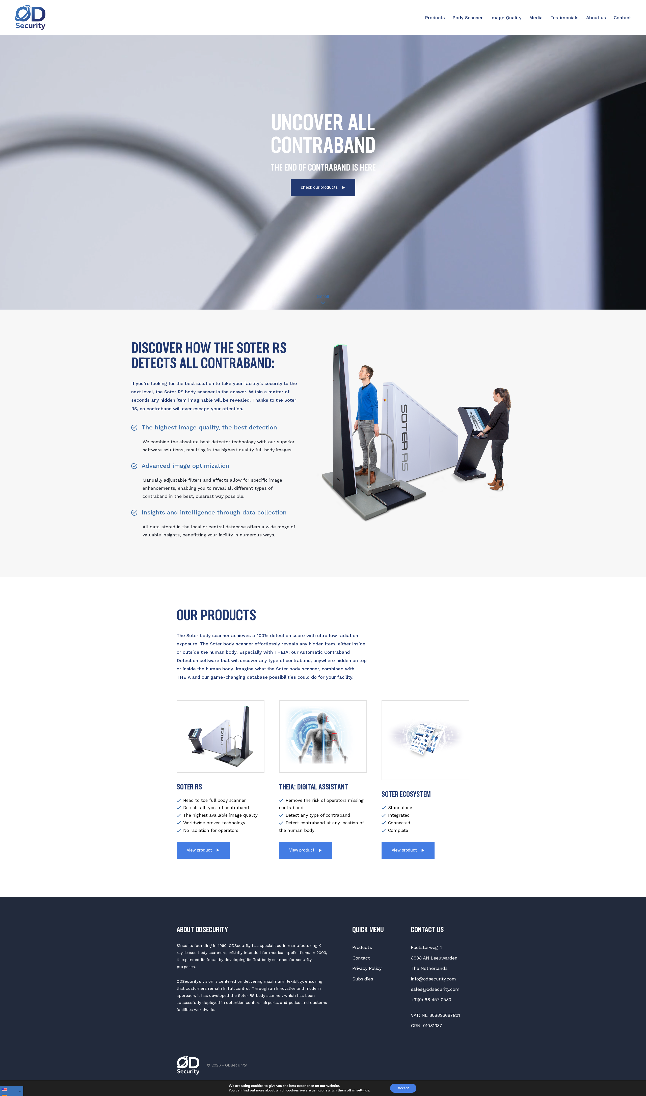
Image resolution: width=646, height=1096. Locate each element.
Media (536, 17)
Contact (622, 17)
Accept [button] (403, 1088)
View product (200, 850)
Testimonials (564, 17)
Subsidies (362, 978)
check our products (320, 187)
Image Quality (506, 17)
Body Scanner (467, 17)
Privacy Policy (367, 968)
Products (435, 17)
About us (596, 17)
